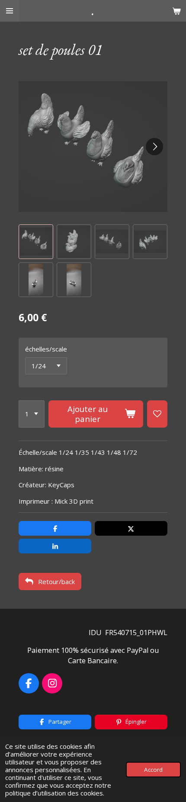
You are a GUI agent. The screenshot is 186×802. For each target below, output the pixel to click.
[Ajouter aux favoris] (157, 414)
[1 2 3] (32, 414)
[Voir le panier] (176, 11)
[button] (36, 241)
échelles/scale (46, 349)
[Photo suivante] (154, 146)
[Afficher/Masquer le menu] (9, 11)
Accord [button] (153, 769)
